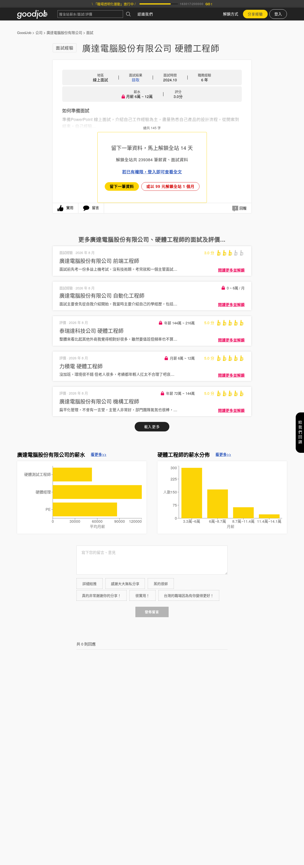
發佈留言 (152, 612)
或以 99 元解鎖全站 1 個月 (170, 186)
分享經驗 (255, 13)
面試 (89, 32)
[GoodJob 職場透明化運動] (37, 14)
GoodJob (24, 32)
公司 (39, 32)
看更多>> (98, 454)
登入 (278, 14)
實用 (69, 207)
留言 (95, 207)
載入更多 (152, 426)
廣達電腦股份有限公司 (64, 32)
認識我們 (145, 13)
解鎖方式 (230, 14)
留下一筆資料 (122, 186)
